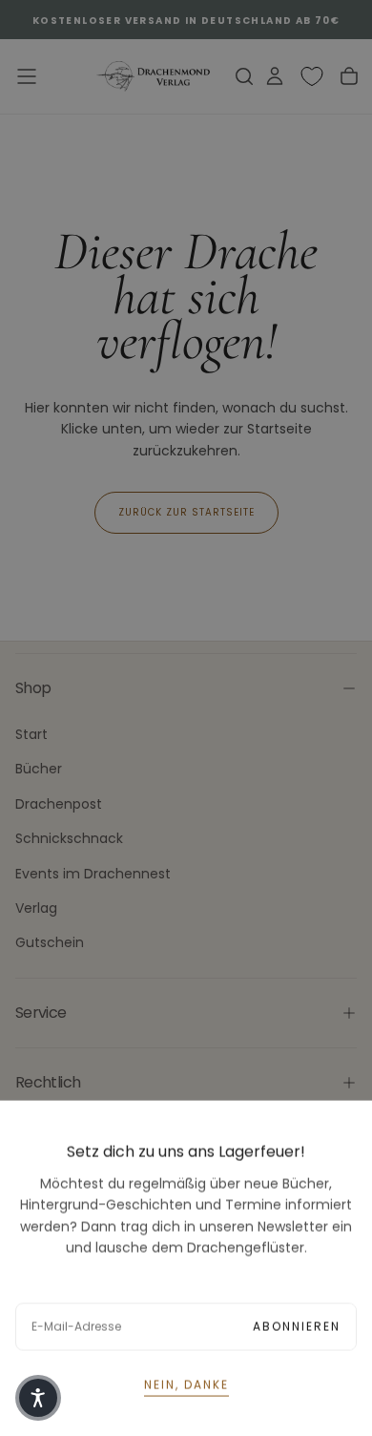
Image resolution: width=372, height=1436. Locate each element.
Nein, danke (186, 1384)
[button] (38, 1398)
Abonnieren (297, 1326)
